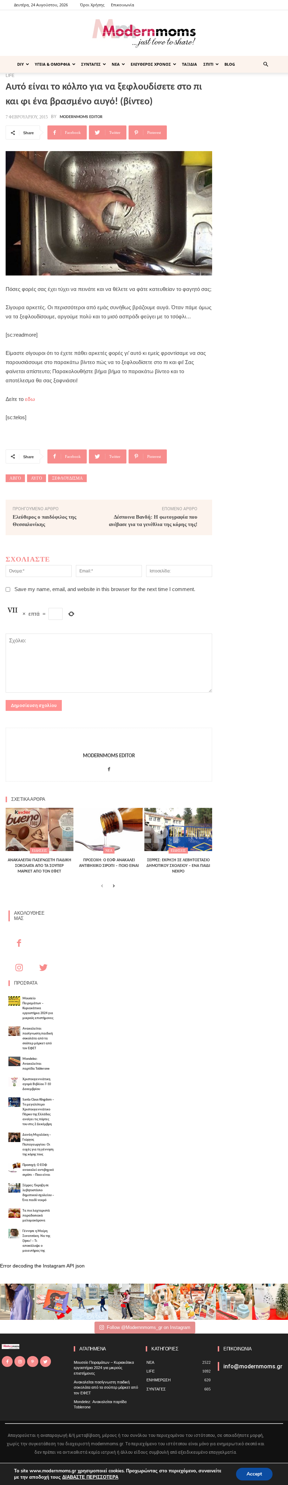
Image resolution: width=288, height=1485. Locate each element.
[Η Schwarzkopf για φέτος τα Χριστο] (234, 1302)
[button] (265, 64)
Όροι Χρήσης (92, 4)
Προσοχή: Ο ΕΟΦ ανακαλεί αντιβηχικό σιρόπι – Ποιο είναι (38, 1170)
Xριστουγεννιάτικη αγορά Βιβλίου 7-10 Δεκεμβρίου (36, 1084)
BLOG (229, 64)
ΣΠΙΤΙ (208, 64)
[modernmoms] (144, 33)
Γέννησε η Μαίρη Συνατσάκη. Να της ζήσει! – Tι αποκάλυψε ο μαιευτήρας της (36, 1241)
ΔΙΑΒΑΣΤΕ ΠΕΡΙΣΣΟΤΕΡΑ (90, 1477)
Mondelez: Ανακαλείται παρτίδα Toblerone (36, 1064)
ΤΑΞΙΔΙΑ (189, 64)
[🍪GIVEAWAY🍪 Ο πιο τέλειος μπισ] (198, 1302)
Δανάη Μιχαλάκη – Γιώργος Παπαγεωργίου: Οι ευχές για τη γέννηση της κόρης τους (37, 1144)
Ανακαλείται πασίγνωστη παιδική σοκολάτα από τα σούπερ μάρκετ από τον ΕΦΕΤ (37, 1038)
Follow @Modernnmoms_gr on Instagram (148, 1327)
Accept (254, 1474)
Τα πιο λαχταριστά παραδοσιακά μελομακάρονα (36, 1216)
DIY (20, 64)
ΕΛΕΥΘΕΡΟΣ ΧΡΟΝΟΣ (151, 64)
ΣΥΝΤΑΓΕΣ (91, 64)
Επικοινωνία (122, 4)
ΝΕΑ (116, 64)
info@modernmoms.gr (252, 1366)
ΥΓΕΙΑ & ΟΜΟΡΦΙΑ (52, 64)
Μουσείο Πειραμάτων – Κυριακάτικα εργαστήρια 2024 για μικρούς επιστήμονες (37, 1008)
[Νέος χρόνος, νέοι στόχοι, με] (126, 1302)
